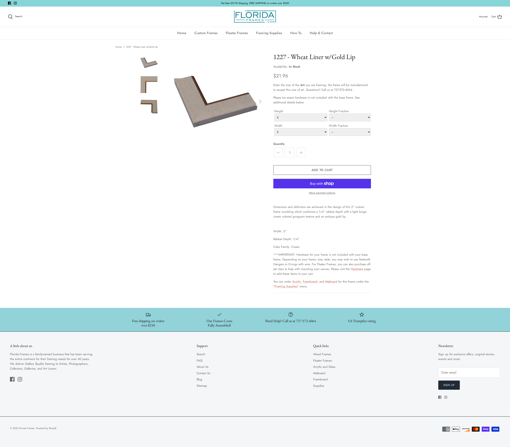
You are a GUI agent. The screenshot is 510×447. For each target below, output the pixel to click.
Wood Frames (322, 354)
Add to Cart (322, 170)
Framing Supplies (269, 33)
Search (201, 354)
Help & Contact (321, 33)
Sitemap (202, 386)
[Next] (260, 101)
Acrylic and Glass (324, 367)
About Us (202, 367)
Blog (199, 379)
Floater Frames (237, 33)
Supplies (318, 386)
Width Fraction (338, 126)
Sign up (449, 385)
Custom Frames (206, 33)
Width (278, 126)
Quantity (278, 144)
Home (181, 33)
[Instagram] (15, 3)
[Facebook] (9, 3)
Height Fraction (339, 111)
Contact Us (203, 373)
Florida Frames (26, 428)
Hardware (357, 269)
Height (278, 111)
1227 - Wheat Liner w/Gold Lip (142, 47)
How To (296, 33)
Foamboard (310, 281)
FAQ (199, 360)
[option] (216, 101)
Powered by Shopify (46, 428)
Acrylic (296, 281)
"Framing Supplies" (286, 286)
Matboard (331, 281)
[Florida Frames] (255, 17)
